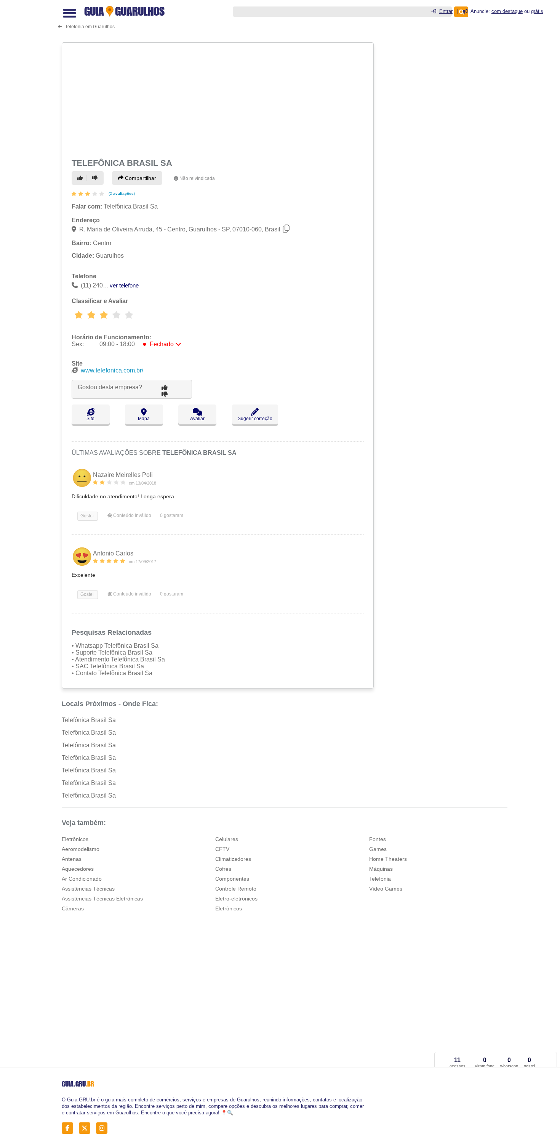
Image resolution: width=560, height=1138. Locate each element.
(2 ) (121, 193)
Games (378, 849)
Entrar (446, 11)
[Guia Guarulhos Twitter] (86, 1128)
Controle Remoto (235, 889)
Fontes (377, 839)
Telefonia (380, 879)
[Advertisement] (219, 99)
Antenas (72, 859)
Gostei (86, 515)
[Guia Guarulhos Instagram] (104, 1128)
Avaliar (197, 418)
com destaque (507, 11)
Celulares (226, 839)
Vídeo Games (385, 889)
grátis (537, 11)
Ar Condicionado (82, 879)
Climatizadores (233, 859)
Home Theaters (388, 859)
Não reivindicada (197, 178)
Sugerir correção (255, 418)
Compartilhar (139, 178)
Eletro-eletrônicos (236, 899)
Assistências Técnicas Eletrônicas (102, 899)
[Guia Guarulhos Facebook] (69, 1128)
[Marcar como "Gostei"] (81, 178)
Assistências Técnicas (88, 889)
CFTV (222, 849)
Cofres (223, 869)
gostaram (171, 515)
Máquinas (381, 869)
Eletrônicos (75, 839)
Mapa (144, 418)
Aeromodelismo (80, 849)
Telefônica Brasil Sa (89, 720)
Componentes (232, 879)
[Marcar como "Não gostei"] (96, 178)
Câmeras (73, 908)
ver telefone (124, 285)
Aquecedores (78, 869)
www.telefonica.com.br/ (112, 370)
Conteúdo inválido (131, 515)
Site (90, 418)
